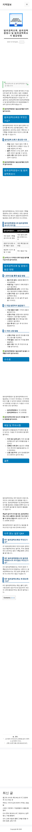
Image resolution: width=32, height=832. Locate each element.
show (12, 598)
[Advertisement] (16, 63)
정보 (16, 736)
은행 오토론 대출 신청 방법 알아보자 (17, 743)
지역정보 (7, 4)
